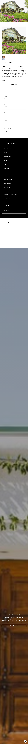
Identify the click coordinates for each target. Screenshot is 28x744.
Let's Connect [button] (14, 625)
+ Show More (5, 80)
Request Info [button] (14, 84)
